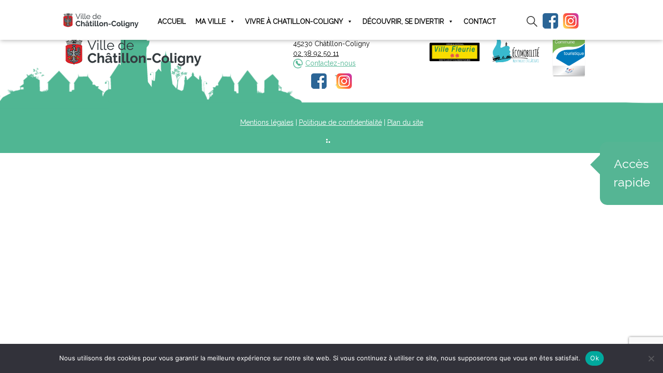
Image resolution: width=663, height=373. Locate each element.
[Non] (651, 358)
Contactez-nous (330, 63)
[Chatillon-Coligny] (101, 20)
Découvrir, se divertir (403, 21)
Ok (594, 358)
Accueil (172, 21)
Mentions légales (267, 122)
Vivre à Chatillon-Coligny (294, 21)
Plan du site (405, 122)
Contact (480, 21)
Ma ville (211, 21)
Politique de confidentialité (340, 122)
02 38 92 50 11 (316, 53)
